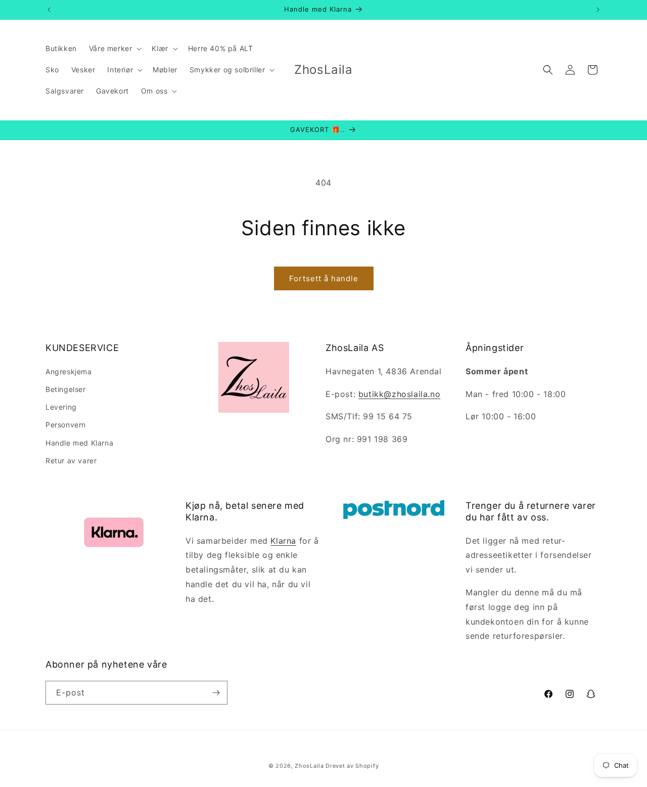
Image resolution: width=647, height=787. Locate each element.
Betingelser (65, 389)
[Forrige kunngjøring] (49, 9)
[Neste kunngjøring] (598, 9)
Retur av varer (71, 460)
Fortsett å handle (323, 278)
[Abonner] (216, 693)
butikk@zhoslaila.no (399, 394)
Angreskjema (68, 371)
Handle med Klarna (79, 443)
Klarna (283, 541)
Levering (61, 407)
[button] (114, 48)
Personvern (65, 424)
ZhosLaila (309, 765)
